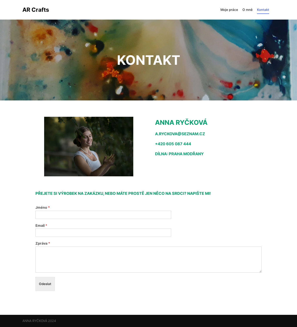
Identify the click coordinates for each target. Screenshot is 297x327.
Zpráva (42, 243)
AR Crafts (35, 9)
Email (41, 225)
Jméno (42, 207)
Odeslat (45, 284)
